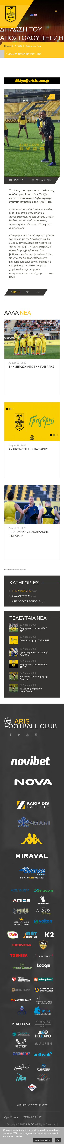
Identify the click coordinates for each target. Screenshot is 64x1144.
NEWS (18, 46)
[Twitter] (27, 292)
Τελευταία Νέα (33, 46)
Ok (57, 1140)
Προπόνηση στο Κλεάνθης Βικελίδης (34, 654)
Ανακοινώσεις (24, 596)
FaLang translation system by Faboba (15, 569)
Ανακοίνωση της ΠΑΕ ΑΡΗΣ (28, 449)
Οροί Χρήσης (11, 1117)
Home (7, 46)
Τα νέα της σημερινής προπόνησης (31, 690)
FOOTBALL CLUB (30, 724)
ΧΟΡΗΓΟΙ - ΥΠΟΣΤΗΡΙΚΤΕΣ (32, 1105)
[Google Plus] (38, 292)
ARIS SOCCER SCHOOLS (28, 601)
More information (42, 1140)
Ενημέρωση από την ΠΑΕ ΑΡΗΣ (31, 366)
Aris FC (30, 1124)
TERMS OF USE (32, 1117)
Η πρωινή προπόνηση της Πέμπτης (34, 678)
